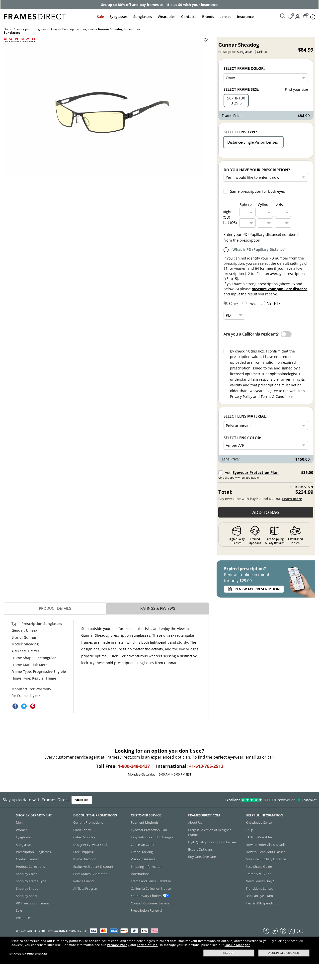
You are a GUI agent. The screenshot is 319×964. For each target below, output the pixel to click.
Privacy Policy (118, 945)
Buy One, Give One (202, 857)
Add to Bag (265, 512)
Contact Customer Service (150, 903)
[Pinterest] (283, 931)
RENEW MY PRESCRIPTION (257, 589)
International (140, 874)
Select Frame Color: (244, 68)
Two (252, 303)
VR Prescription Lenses (33, 903)
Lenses (225, 16)
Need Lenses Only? (260, 881)
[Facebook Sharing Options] (15, 706)
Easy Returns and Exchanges (152, 837)
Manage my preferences (28, 953)
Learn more (292, 498)
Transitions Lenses (259, 888)
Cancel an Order (143, 844)
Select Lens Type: (240, 131)
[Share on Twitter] (24, 706)
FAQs (249, 830)
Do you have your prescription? (257, 169)
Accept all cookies (283, 953)
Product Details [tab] (55, 608)
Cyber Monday (84, 837)
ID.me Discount (84, 859)
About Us (195, 822)
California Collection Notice (151, 888)
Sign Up (81, 800)
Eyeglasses (118, 16)
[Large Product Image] (103, 108)
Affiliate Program (85, 888)
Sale (100, 16)
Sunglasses (142, 16)
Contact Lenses (27, 859)
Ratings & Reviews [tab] (157, 608)
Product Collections (30, 866)
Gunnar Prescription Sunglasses (73, 29)
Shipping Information (146, 866)
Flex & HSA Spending (261, 903)
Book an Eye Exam (259, 895)
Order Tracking (142, 852)
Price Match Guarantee (90, 874)
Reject (228, 953)
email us (253, 757)
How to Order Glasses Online (267, 844)
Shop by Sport (26, 895)
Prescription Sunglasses (32, 29)
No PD (273, 303)
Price (301, 486)
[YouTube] (300, 931)
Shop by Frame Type (31, 881)
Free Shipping (83, 852)
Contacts (188, 16)
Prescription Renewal (146, 910)
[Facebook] (266, 931)
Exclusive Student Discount (93, 866)
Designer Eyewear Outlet (91, 844)
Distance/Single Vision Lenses (252, 142)
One (233, 303)
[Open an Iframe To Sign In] (297, 16)
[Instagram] (292, 931)
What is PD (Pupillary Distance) (259, 249)
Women (22, 830)
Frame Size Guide (258, 874)
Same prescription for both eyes (257, 191)
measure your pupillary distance (279, 288)
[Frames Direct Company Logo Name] (35, 16)
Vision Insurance (143, 859)
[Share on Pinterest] (32, 706)
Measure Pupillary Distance (266, 859)
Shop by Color (26, 874)
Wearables (166, 16)
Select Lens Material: (245, 416)
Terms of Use (147, 945)
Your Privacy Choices (146, 895)
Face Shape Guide (259, 866)
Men (19, 822)
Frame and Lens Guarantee (151, 881)
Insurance (245, 16)
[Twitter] (275, 931)
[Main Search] (282, 16)
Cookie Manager (237, 945)
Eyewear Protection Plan (256, 472)
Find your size (296, 89)
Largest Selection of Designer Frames (209, 832)
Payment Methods (145, 822)
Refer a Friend (83, 881)
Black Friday (82, 830)
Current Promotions (88, 822)
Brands (208, 16)
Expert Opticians (200, 849)
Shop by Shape (27, 888)
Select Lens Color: (242, 437)
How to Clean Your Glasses (265, 852)
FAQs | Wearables (259, 837)
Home (8, 29)
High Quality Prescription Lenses (212, 842)
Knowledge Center (259, 822)
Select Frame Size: (241, 89)
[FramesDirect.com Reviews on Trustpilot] (251, 800)
